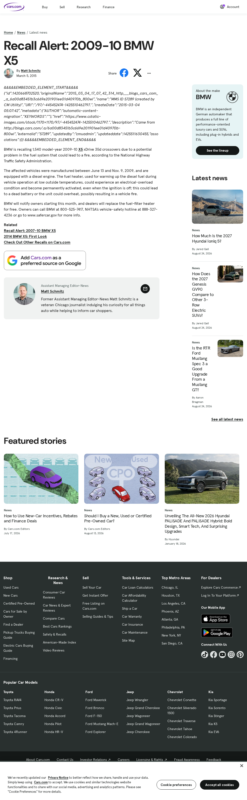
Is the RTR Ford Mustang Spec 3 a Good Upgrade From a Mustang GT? (201, 368)
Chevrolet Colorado (182, 737)
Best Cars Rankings (57, 626)
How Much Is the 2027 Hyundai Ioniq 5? (212, 238)
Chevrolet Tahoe (179, 729)
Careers (124, 759)
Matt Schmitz (31, 70)
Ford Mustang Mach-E (101, 724)
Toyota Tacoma (14, 716)
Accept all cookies (219, 785)
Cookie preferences (176, 785)
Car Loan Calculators (137, 587)
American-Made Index (59, 642)
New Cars (10, 595)
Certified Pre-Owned (19, 603)
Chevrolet (175, 692)
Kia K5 (212, 724)
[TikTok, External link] (204, 654)
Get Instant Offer (95, 595)
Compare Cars (54, 618)
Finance (109, 7)
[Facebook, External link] (213, 654)
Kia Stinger (216, 716)
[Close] (241, 765)
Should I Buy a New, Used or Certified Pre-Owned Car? (117, 518)
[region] (123, 780)
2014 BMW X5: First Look (25, 236)
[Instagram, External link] (231, 654)
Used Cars (11, 587)
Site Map (128, 640)
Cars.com (41, 782)
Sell (62, 7)
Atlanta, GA (170, 619)
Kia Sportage (217, 700)
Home (8, 32)
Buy (45, 7)
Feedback (213, 759)
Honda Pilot (53, 724)
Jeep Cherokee (138, 732)
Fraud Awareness (187, 759)
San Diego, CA (172, 643)
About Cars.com (38, 759)
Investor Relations (93, 759)
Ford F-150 (93, 716)
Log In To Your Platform (218, 595)
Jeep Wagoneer (138, 716)
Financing (10, 658)
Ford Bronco (94, 708)
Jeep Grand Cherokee (143, 708)
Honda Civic (53, 708)
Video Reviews (53, 650)
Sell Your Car (91, 587)
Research (84, 7)
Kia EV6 (213, 732)
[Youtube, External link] (222, 654)
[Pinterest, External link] (240, 654)
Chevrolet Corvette (181, 700)
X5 (80, 149)
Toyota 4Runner (15, 732)
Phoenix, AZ (170, 611)
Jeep (130, 692)
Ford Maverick (95, 700)
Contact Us (65, 759)
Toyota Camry (13, 724)
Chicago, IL (170, 587)
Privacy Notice (58, 778)
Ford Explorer (95, 732)
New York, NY (171, 635)
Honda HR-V (53, 732)
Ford (89, 692)
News (21, 32)
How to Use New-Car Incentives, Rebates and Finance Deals (41, 518)
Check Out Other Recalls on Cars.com (37, 242)
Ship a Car (129, 608)
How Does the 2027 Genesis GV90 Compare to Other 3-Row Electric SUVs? (202, 294)
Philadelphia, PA (173, 627)
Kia (210, 692)
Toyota (8, 692)
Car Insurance (132, 624)
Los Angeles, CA (173, 603)
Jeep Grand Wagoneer (143, 724)
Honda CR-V (53, 700)
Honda (49, 692)
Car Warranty (132, 616)
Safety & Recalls (54, 634)
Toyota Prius (12, 708)
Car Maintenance (135, 632)
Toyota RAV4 (12, 700)
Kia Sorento (217, 708)
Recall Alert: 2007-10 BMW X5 (30, 230)
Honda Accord (54, 716)
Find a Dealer (13, 624)
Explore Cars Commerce (219, 587)
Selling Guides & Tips (97, 616)
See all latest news (227, 419)
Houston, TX (171, 595)
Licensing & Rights (149, 759)
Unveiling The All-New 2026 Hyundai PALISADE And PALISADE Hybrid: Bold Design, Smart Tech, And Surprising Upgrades (198, 523)
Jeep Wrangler (137, 700)
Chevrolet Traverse (181, 721)
